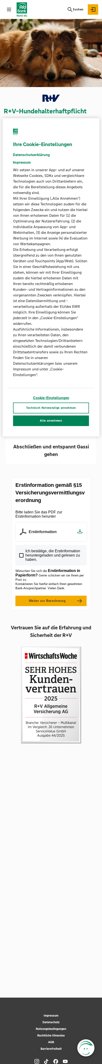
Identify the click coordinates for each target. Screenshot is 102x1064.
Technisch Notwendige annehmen (51, 408)
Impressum (51, 1016)
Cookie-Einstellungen (51, 398)
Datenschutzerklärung (31, 155)
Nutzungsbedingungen (51, 1029)
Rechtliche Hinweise (51, 1035)
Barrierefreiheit (51, 1049)
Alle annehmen (51, 421)
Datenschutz (51, 1022)
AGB (51, 1042)
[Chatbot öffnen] (85, 1047)
